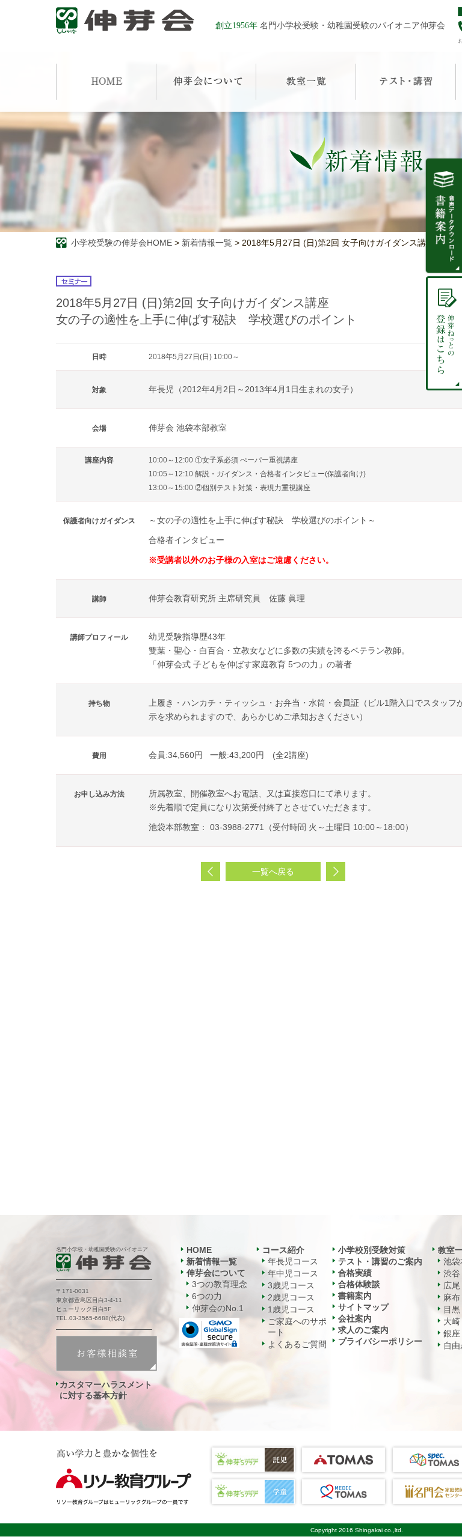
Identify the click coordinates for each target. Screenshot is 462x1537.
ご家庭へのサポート (297, 1327)
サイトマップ (363, 1307)
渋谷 (451, 1273)
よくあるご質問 (297, 1344)
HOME (199, 1250)
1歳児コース (291, 1309)
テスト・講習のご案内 (380, 1261)
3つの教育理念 (219, 1284)
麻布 (451, 1297)
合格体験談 (359, 1284)
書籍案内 (355, 1295)
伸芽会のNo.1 (218, 1308)
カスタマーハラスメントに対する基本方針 (106, 1390)
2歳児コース (291, 1297)
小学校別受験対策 (371, 1250)
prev (210, 871)
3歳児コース (291, 1285)
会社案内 (355, 1318)
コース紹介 (283, 1250)
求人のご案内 (363, 1330)
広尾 (451, 1285)
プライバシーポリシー (380, 1341)
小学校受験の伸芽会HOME (121, 242)
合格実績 (355, 1273)
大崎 (451, 1321)
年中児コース (293, 1273)
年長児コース (293, 1261)
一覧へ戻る (273, 871)
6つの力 (207, 1296)
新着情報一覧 (207, 242)
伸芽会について (215, 1273)
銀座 (451, 1333)
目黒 (451, 1309)
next (335, 871)
